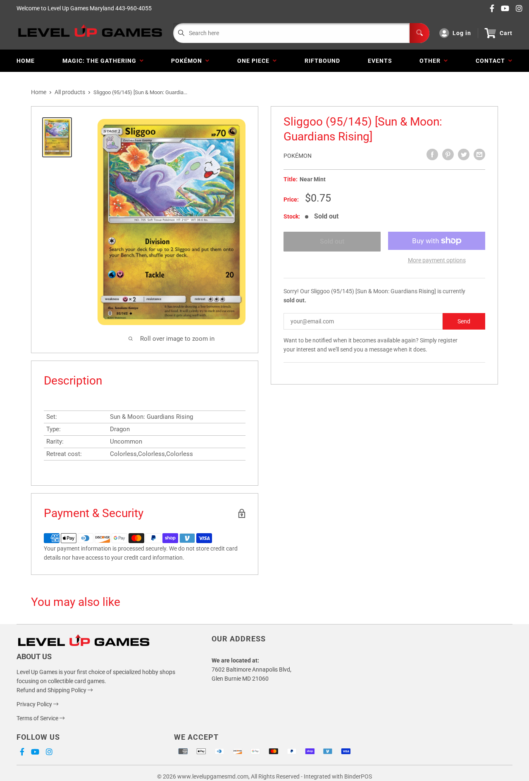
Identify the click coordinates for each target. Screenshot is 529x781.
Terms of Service (38, 718)
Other (431, 60)
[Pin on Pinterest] (448, 154)
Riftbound (322, 60)
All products (70, 92)
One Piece (255, 60)
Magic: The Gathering (101, 60)
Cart (506, 33)
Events (380, 60)
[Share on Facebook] (432, 154)
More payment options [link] (437, 260)
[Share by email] (479, 154)
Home (26, 60)
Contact (492, 60)
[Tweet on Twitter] (463, 154)
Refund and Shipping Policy (52, 690)
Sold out (332, 241)
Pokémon (188, 60)
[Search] (419, 33)
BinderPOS (358, 776)
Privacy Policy (35, 704)
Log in (462, 33)
